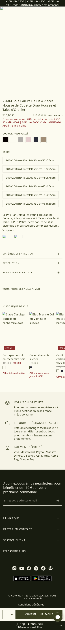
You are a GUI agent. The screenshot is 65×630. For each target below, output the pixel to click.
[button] (32, 253)
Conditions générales (31, 604)
